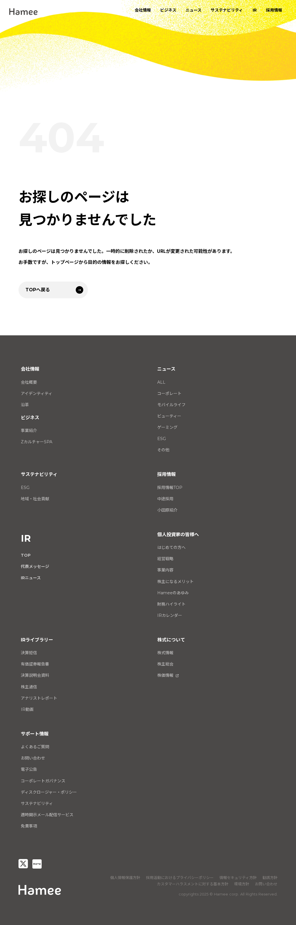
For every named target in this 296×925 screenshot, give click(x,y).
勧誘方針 (270, 877)
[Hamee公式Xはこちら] (23, 863)
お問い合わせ (266, 884)
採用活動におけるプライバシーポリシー (180, 877)
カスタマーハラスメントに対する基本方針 (192, 884)
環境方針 (241, 884)
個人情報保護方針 (125, 877)
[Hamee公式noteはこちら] (37, 864)
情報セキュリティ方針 (238, 877)
